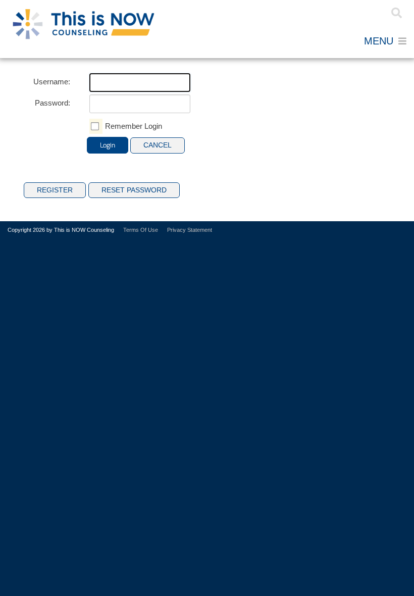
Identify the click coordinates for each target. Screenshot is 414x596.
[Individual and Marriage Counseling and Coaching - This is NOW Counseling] (83, 24)
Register (344, 13)
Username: (51, 81)
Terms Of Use (140, 230)
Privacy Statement (189, 230)
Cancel (157, 145)
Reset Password (134, 190)
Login (359, 13)
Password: (52, 102)
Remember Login (133, 126)
